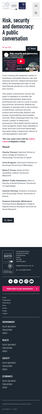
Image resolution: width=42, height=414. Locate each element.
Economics (7, 376)
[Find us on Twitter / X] (16, 281)
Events (4, 308)
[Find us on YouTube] (31, 281)
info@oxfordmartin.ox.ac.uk (24, 266)
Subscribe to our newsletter (20, 288)
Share (33, 48)
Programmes (6, 300)
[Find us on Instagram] (26, 281)
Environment (8, 322)
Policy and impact (9, 327)
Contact (4, 313)
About (4, 297)
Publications (6, 303)
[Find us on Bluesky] (21, 281)
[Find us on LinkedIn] (10, 281)
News (4, 305)
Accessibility (6, 409)
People (4, 311)
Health (5, 340)
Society (6, 358)
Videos (4, 333)
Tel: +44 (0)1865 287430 (23, 270)
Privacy (15, 409)
